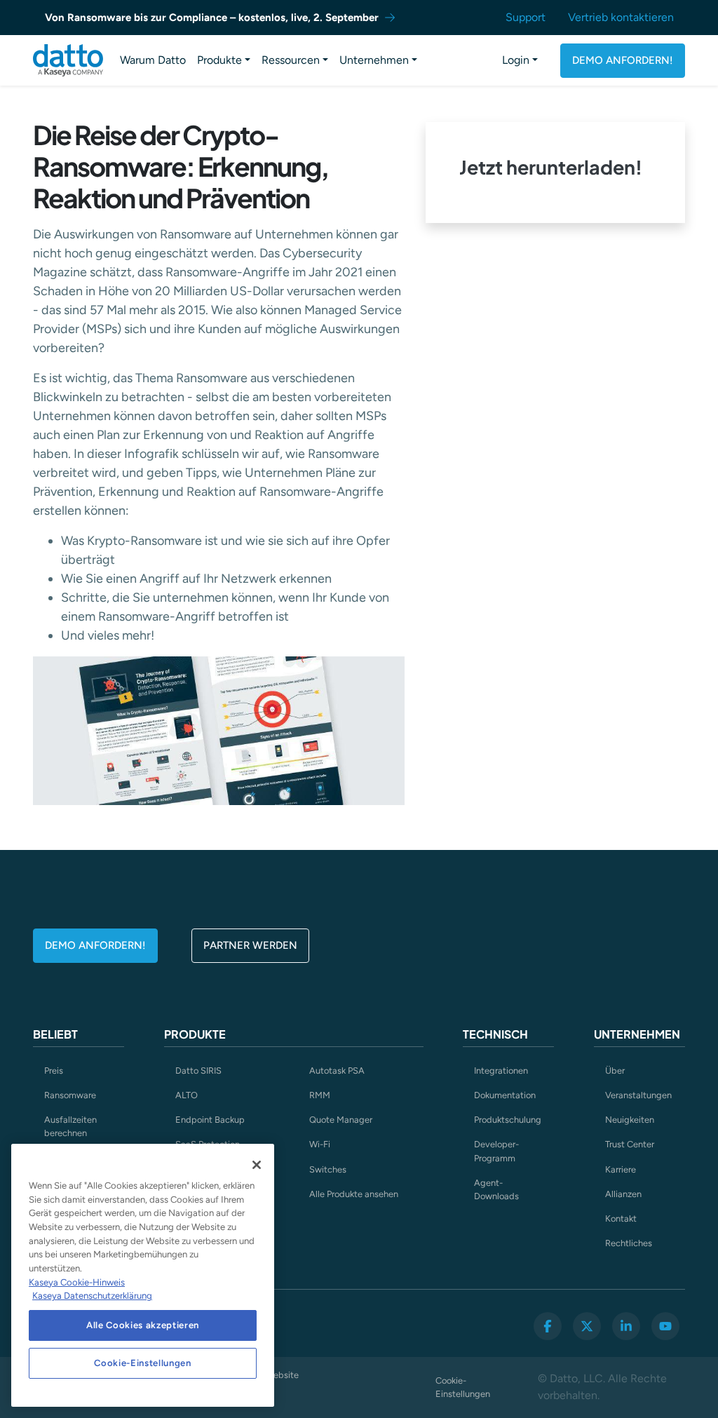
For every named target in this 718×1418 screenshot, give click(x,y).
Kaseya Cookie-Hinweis (77, 1282)
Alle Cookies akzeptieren (142, 1325)
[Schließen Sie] (256, 1164)
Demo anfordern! (622, 60)
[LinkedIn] (626, 1326)
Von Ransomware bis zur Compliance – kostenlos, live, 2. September (212, 17)
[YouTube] (665, 1326)
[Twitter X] (587, 1326)
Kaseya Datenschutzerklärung (92, 1295)
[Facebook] (547, 1326)
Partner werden (250, 945)
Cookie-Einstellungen (462, 1387)
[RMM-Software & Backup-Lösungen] (68, 60)
